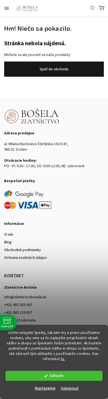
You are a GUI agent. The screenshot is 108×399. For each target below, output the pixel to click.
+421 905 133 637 (18, 312)
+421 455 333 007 (18, 305)
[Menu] (6, 8)
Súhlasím (57, 375)
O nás (8, 234)
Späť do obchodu (54, 69)
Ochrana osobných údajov (25, 257)
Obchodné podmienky (22, 250)
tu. (63, 358)
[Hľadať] (92, 8)
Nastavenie (45, 388)
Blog (8, 242)
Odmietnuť (70, 388)
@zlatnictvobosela (19, 320)
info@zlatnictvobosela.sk (25, 297)
